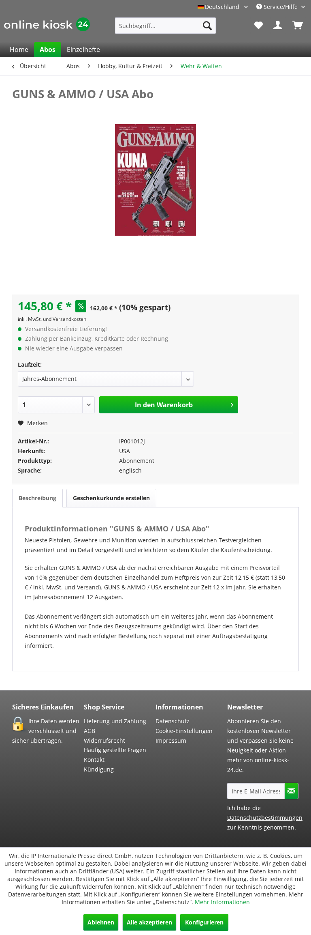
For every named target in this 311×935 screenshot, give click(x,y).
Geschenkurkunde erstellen (111, 498)
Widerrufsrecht (104, 740)
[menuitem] (165, 25)
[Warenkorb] (298, 25)
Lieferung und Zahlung (115, 721)
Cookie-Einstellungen (184, 731)
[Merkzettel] (258, 25)
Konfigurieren (204, 922)
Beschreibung (37, 498)
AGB (89, 731)
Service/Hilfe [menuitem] (280, 7)
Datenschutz (173, 721)
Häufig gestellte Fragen (115, 750)
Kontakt (94, 759)
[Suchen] (207, 25)
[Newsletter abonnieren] (291, 791)
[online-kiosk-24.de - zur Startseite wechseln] (47, 27)
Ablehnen (100, 922)
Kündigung (99, 769)
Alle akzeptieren (149, 922)
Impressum (171, 740)
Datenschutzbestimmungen (264, 817)
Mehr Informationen (222, 902)
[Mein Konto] (278, 25)
